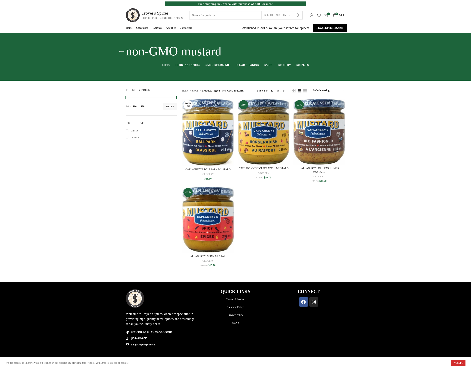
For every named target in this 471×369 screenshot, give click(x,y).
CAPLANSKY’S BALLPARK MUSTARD (208, 169)
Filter (170, 106)
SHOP (195, 90)
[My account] (311, 15)
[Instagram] (313, 302)
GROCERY (208, 174)
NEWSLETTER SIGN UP (329, 28)
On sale (134, 130)
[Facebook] (303, 302)
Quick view (231, 113)
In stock (134, 137)
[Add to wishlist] (231, 121)
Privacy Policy (235, 315)
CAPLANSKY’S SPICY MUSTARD (208, 256)
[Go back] (121, 51)
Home (185, 90)
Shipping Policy (235, 307)
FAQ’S (235, 322)
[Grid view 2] (293, 90)
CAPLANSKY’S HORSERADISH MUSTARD (263, 168)
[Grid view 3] (299, 90)
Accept (458, 363)
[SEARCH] (297, 15)
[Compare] (231, 105)
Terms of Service (235, 299)
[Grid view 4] (305, 90)
